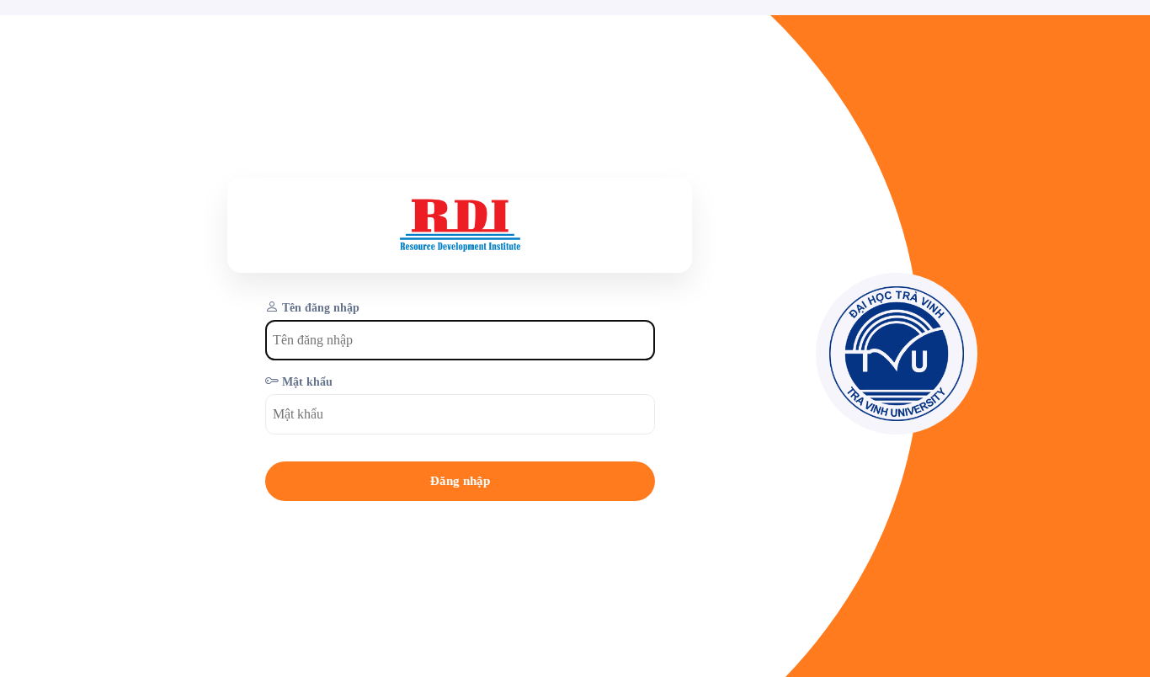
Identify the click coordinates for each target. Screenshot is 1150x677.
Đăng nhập (460, 481)
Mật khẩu (307, 382)
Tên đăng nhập (320, 307)
